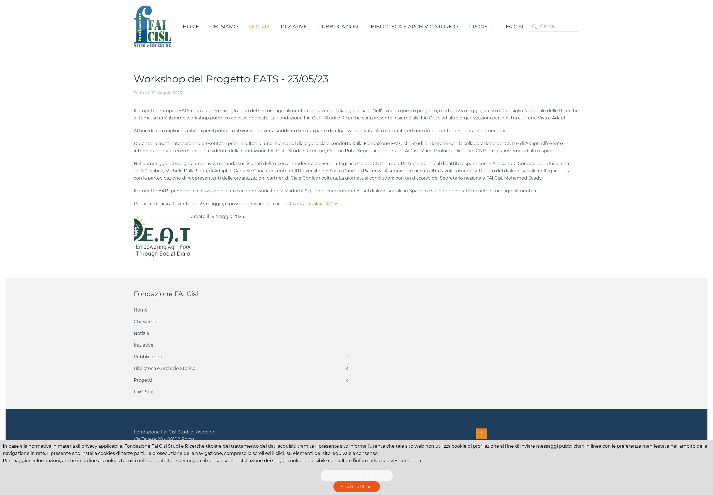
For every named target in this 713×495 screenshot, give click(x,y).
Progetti (482, 27)
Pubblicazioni (339, 27)
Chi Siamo (224, 27)
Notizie (259, 27)
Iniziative (294, 27)
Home (191, 27)
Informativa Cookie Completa (356, 475)
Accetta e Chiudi (357, 486)
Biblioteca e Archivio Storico (414, 27)
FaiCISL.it (518, 27)
